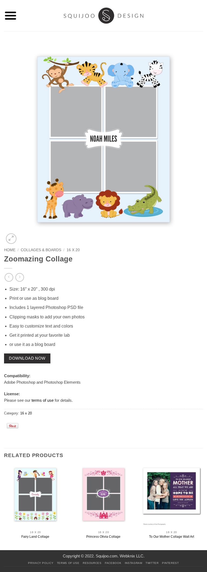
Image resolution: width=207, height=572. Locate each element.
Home (9, 250)
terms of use (43, 400)
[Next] (203, 507)
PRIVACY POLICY (40, 562)
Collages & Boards (41, 250)
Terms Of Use (68, 562)
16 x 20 (73, 250)
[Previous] (4, 507)
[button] (10, 15)
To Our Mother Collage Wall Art (171, 537)
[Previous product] (19, 277)
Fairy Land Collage (35, 537)
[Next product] (9, 277)
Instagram (133, 562)
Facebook (113, 562)
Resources (92, 562)
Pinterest (170, 562)
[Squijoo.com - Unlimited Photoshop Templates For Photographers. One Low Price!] (103, 15)
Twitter (152, 562)
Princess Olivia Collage (103, 537)
